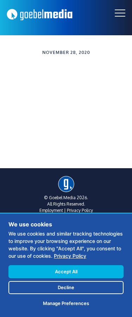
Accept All (66, 271)
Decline (66, 287)
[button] (120, 13)
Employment (51, 210)
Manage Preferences (66, 303)
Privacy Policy (80, 210)
